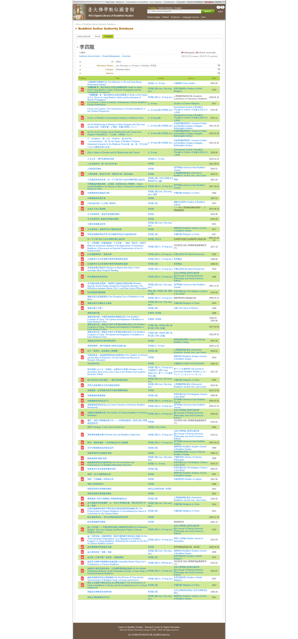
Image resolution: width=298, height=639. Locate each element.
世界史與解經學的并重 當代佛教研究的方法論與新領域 (111, 234)
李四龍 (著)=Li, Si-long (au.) (160, 97)
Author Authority (83, 36)
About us (120, 2)
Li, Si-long (152, 103)
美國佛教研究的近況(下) (98, 401)
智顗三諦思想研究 (95, 484)
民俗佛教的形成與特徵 (97, 277)
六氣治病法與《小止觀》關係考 (101, 203)
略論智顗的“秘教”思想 (97, 458)
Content (108, 36)
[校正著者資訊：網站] (218, 73)
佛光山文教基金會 (156, 489)
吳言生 (158, 239)
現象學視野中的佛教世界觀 (99, 453)
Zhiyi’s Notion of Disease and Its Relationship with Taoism (113, 152)
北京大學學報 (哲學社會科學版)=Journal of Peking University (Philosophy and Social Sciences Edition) (188, 277)
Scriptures (175, 17)
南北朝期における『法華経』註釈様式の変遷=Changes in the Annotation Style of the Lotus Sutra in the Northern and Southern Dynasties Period (116, 371)
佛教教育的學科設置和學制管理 (101, 341)
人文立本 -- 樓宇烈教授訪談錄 (100, 159)
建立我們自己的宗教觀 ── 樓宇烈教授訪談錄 (107, 380)
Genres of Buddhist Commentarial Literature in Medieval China (115, 118)
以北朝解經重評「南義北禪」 (100, 254)
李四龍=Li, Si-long (156, 159)
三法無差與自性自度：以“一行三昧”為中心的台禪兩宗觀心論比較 (116, 179)
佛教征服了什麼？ (95, 308)
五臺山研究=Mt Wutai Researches (189, 254)
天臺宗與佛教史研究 (96, 224)
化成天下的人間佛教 (96, 209)
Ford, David (160, 427)
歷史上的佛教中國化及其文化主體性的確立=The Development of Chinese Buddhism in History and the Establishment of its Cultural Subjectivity (117, 585)
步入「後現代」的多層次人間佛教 (102, 351)
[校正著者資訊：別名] (218, 66)
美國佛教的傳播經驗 (96, 395)
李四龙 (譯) (164, 325)
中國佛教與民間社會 (96, 198)
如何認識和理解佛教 (96, 292)
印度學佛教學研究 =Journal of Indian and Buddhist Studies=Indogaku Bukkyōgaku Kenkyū (190, 125)
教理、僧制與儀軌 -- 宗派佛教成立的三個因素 (107, 442)
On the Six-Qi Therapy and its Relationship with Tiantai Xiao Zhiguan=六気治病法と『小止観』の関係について (114, 133)
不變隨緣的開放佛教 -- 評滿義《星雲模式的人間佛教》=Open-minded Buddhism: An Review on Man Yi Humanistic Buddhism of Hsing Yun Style (117, 186)
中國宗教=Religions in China (187, 193)
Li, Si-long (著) (154, 118)
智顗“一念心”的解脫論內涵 (99, 474)
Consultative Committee (137, 2)
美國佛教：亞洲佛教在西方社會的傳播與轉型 (107, 390)
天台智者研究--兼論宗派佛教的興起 (103, 219)
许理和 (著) (153, 325)
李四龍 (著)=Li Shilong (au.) (160, 563)
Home (218, 2)
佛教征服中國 (93, 313)
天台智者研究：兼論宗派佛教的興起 (103, 214)
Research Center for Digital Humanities (162, 627)
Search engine (153, 17)
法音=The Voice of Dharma (186, 308)
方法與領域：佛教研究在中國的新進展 (104, 229)
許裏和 (151, 313)
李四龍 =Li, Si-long (156, 83)
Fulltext (165, 17)
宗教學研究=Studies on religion (188, 479)
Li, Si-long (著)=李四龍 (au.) (160, 110)
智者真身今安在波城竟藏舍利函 (101, 469)
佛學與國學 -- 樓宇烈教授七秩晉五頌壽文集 (106, 346)
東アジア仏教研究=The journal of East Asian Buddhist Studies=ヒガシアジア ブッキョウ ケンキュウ (190, 372)
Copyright (180, 2)
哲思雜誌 (178, 259)
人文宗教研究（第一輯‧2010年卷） (103, 164)
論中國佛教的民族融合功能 (99, 547)
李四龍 (151, 163)
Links (203, 17)
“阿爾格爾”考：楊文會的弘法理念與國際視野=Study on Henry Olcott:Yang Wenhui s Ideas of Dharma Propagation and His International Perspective (114, 89)
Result (97, 36)
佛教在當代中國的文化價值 (99, 303)
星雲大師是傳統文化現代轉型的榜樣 (103, 385)
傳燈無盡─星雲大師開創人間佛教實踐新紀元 (107, 498)
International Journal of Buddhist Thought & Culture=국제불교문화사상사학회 (191, 110)
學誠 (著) (152, 291)
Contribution (169, 2)
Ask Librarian (156, 2)
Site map (110, 2)
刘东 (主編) (160, 328)
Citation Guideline (195, 2)
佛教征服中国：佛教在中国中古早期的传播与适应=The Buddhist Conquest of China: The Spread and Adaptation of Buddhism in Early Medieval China (116, 326)
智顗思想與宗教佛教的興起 (99, 493)
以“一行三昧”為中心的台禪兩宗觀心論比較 (106, 239)
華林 (176, 179)
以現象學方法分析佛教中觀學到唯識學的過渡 (107, 259)
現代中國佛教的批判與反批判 (100, 448)
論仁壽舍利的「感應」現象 (99, 552)
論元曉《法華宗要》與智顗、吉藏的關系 (105, 557)
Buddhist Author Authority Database (99, 24)
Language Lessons (190, 17)
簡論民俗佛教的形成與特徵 (99, 592)
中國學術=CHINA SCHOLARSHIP (189, 363)
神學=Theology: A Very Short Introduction (105, 427)
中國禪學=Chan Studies (184, 83)
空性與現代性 (93, 363)
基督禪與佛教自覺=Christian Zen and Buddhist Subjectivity (113, 434)
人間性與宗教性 (94, 169)
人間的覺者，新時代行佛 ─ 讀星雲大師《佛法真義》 (110, 174)
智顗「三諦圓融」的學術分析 (100, 479)
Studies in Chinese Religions (187, 103)
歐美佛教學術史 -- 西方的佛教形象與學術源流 (107, 517)
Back (220, 11)
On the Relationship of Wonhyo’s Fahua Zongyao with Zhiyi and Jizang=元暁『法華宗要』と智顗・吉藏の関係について (115, 125)
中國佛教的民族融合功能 (98, 193)
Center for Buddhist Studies (130, 627)
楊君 (155, 194)
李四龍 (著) (153, 178)
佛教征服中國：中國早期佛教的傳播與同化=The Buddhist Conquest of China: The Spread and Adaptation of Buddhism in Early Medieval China (115, 319)
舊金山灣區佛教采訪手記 (98, 597)
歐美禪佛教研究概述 (96, 522)
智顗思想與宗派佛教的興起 (99, 489)
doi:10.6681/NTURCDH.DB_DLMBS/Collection (149, 635)
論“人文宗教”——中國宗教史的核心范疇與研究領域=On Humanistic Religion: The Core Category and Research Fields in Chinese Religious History (117, 529)
